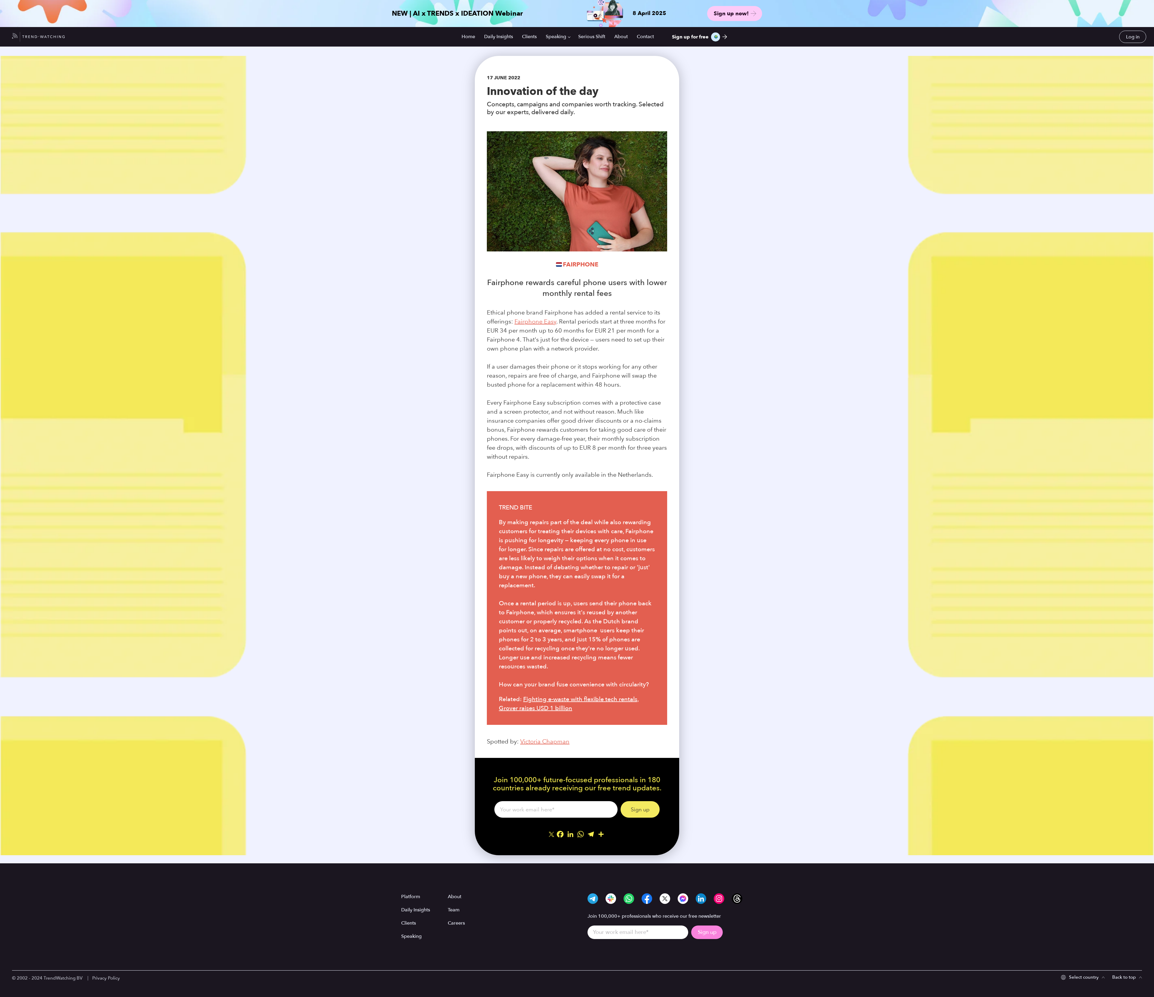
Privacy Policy (106, 978)
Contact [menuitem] (645, 36)
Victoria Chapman (544, 741)
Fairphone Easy (535, 321)
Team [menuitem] (453, 910)
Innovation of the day (542, 91)
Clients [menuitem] (529, 36)
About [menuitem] (621, 36)
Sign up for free (690, 37)
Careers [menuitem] (456, 923)
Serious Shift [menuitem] (591, 36)
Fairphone (580, 264)
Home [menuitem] (468, 36)
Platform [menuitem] (410, 896)
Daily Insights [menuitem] (498, 36)
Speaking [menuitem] (556, 36)
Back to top (1124, 977)
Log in (1133, 37)
